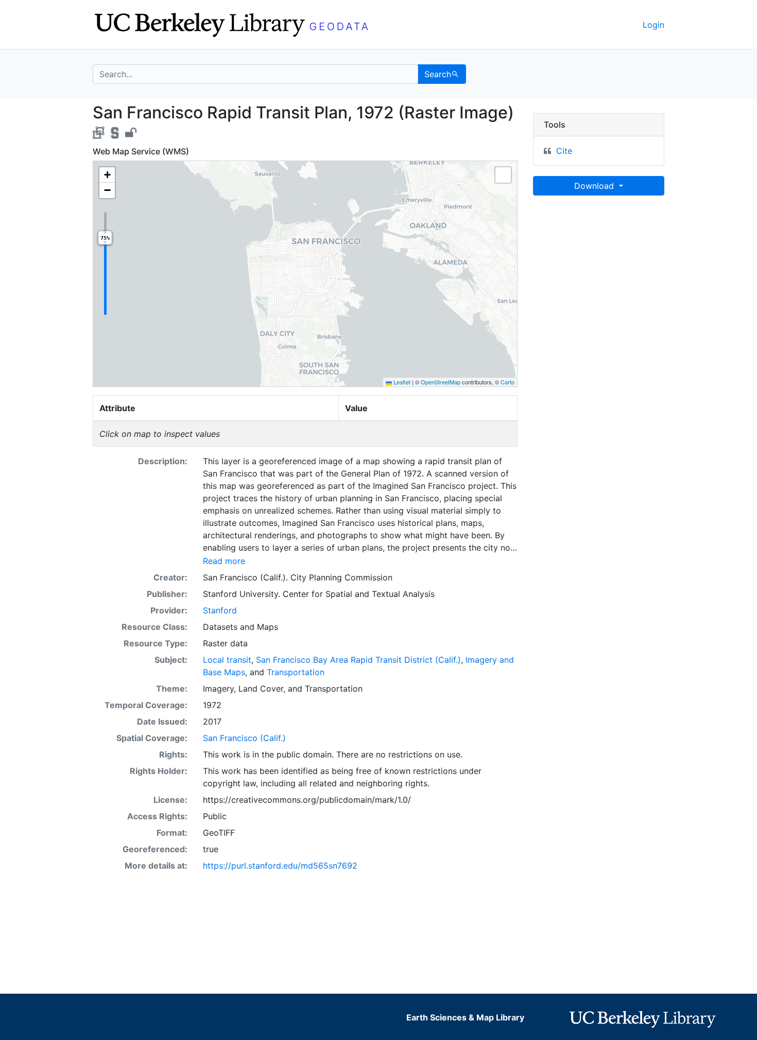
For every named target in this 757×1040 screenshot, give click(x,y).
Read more (224, 561)
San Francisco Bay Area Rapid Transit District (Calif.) (358, 660)
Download (595, 186)
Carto (507, 382)
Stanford (220, 610)
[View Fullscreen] (503, 175)
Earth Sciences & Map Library (465, 1017)
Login (653, 25)
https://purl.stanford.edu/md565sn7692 (280, 865)
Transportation (295, 672)
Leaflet (401, 382)
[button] (107, 175)
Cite (564, 151)
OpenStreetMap (440, 382)
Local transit (227, 660)
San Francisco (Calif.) (244, 738)
